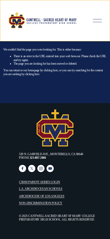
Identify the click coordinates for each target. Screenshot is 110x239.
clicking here (51, 70)
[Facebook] (22, 168)
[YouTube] (50, 168)
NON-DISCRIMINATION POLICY (40, 203)
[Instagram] (41, 168)
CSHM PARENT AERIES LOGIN (39, 182)
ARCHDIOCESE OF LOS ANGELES (41, 196)
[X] (31, 168)
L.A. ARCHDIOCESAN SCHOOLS (40, 189)
